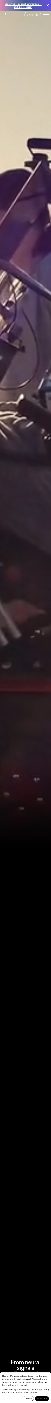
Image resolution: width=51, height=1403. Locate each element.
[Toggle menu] (46, 15)
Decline (28, 1398)
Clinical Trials (33, 15)
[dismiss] (47, 5)
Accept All (42, 1398)
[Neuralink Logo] (5, 15)
